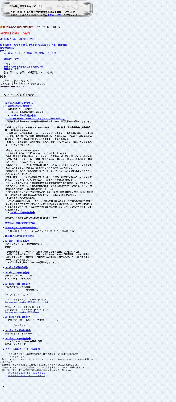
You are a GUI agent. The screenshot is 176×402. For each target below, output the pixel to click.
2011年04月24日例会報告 (18, 338)
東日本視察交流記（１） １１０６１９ (26, 373)
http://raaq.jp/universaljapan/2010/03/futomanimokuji (26, 302)
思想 (59, 15)
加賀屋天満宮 (7, 48)
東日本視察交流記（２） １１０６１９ (26, 375)
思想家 (50, 15)
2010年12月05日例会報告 (18, 317)
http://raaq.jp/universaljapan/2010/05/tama (22, 312)
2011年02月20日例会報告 (18, 330)
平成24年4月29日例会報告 (18, 106)
